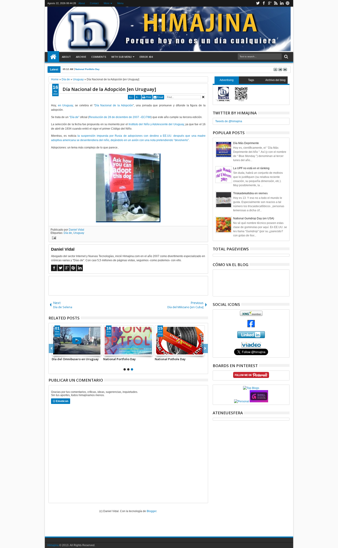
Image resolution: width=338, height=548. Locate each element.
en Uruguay (65, 105)
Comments (98, 56)
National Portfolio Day (87, 69)
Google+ (270, 3)
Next (51, 348)
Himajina (53, 545)
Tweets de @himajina (228, 121)
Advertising (227, 80)
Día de (68, 233)
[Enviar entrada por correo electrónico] (53, 238)
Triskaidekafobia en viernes (250, 193)
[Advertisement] (128, 285)
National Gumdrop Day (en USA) (253, 218)
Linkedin (282, 3)
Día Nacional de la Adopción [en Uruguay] (109, 89)
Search (286, 56)
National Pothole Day (170, 359)
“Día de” (74, 117)
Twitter (258, 3)
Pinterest (288, 3)
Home (53, 57)
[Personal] (241, 401)
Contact (94, 3)
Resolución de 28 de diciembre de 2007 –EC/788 (120, 117)
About (81, 3)
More (106, 3)
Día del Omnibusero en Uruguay (75, 359)
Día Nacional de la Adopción (114, 105)
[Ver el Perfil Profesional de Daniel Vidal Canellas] (251, 346)
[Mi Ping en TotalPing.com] (259, 401)
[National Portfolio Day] (128, 340)
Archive (81, 56)
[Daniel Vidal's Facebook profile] (251, 326)
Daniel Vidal (76, 229)
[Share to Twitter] (60, 352)
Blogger (151, 511)
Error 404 (146, 56)
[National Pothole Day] (179, 340)
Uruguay (78, 233)
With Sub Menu (121, 56)
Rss (276, 3)
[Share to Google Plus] (65, 352)
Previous (205, 348)
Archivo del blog (275, 80)
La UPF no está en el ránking (251, 168)
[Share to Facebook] (55, 352)
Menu (120, 3)
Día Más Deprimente (246, 143)
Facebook (264, 3)
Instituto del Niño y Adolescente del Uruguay (156, 124)
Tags (251, 80)
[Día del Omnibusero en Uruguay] (76, 340)
